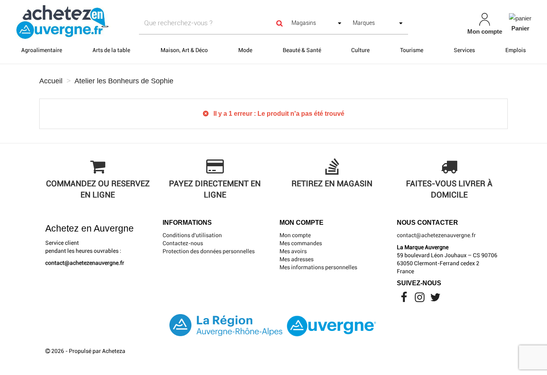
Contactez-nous (183, 243)
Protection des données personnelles (209, 251)
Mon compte (295, 235)
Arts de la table (111, 50)
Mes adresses (297, 259)
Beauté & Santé (302, 50)
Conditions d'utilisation (192, 235)
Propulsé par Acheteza (97, 351)
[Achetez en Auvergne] (62, 21)
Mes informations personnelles (318, 267)
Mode (245, 50)
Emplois (515, 50)
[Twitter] (435, 299)
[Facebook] (404, 299)
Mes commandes (301, 243)
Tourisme (411, 50)
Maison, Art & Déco (184, 50)
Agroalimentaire (41, 50)
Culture (360, 50)
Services (464, 50)
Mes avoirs (293, 251)
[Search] (280, 23)
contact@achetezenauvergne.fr (84, 263)
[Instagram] (420, 299)
